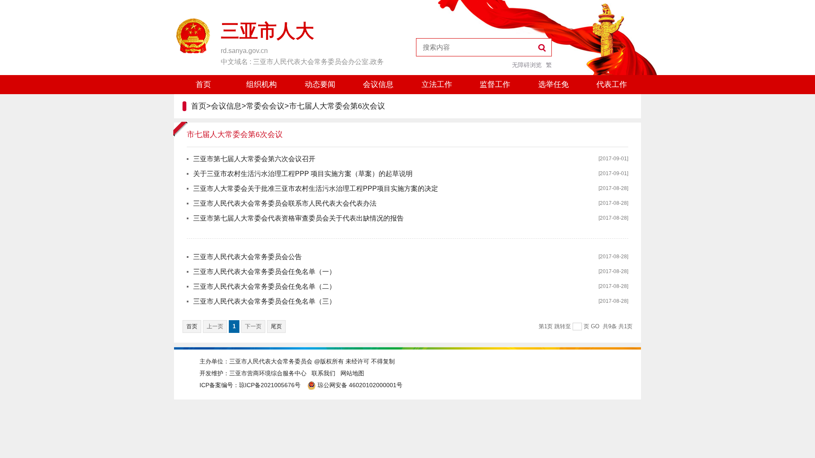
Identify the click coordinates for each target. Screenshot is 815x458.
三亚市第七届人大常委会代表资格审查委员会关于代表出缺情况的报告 (298, 218)
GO (595, 326)
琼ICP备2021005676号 (270, 385)
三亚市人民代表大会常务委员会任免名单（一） (264, 271)
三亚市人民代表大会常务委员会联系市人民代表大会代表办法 (285, 203)
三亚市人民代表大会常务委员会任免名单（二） (264, 286)
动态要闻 (320, 84)
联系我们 (323, 373)
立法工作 (437, 84)
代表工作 (611, 84)
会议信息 (378, 84)
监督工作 (495, 84)
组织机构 (261, 84)
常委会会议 (265, 106)
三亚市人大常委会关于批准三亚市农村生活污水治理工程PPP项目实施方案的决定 (315, 188)
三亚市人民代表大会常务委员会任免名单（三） (264, 301)
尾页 (276, 326)
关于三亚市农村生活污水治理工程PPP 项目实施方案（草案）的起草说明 (303, 173)
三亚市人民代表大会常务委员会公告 (247, 256)
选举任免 (553, 84)
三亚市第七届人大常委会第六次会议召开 (254, 158)
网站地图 (352, 373)
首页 (203, 84)
